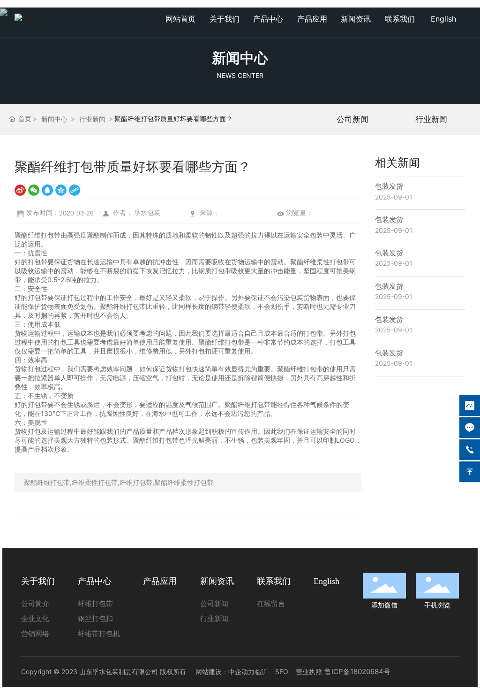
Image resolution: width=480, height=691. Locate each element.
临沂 (261, 672)
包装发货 (389, 186)
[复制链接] (74, 190)
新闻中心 (240, 57)
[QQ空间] (61, 190)
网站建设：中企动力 (225, 672)
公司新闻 (352, 119)
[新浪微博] (20, 190)
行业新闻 (92, 119)
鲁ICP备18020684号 (357, 671)
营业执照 (309, 672)
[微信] (33, 190)
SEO (281, 672)
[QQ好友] (47, 190)
